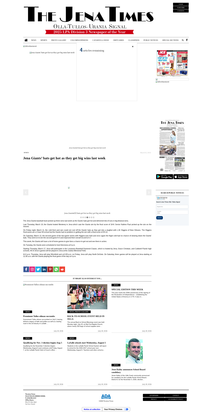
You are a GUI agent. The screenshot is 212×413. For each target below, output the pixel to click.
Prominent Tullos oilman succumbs (39, 316)
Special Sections (170, 40)
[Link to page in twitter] (38, 269)
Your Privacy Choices (113, 409)
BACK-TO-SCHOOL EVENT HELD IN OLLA (85, 317)
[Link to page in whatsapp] (56, 269)
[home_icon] (26, 40)
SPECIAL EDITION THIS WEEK (127, 289)
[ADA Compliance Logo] (106, 399)
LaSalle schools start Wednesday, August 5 (86, 343)
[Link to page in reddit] (62, 269)
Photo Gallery (58, 40)
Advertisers (153, 395)
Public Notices (151, 40)
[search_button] (183, 40)
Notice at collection (92, 409)
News (33, 40)
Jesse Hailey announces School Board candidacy (128, 370)
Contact (176, 395)
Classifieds (133, 40)
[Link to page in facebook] (26, 269)
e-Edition (181, 11)
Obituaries (118, 40)
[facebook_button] (187, 40)
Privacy (154, 399)
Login (181, 4)
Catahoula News (100, 40)
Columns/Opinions (79, 40)
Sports (44, 40)
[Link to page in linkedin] (44, 269)
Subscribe (181, 7)
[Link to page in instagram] (32, 269)
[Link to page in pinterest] (50, 269)
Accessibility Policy (175, 399)
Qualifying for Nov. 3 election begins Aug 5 (42, 343)
